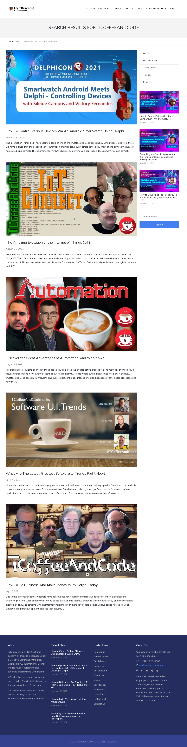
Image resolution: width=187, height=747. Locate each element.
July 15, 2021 (13, 591)
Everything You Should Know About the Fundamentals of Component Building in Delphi (158, 157)
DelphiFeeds (100, 661)
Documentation (150, 60)
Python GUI (100, 698)
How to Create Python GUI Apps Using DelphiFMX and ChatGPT (156, 117)
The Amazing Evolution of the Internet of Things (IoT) (48, 242)
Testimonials (149, 67)
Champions (99, 689)
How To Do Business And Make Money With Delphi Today (52, 585)
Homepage (99, 651)
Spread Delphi (101, 656)
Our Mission (100, 684)
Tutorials (147, 74)
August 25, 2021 (15, 364)
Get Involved (100, 670)
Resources (99, 665)
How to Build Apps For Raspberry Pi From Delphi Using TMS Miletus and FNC (158, 197)
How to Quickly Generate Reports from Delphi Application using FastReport (68, 716)
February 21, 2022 (15, 137)
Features (147, 82)
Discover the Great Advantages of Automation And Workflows (55, 358)
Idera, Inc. (159, 684)
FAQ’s (146, 53)
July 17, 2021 (13, 479)
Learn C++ (99, 694)
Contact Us (99, 703)
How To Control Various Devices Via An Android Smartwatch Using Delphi (65, 131)
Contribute (99, 675)
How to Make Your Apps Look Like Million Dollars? (68, 701)
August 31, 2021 (15, 248)
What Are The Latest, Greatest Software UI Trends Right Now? (55, 473)
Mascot (97, 680)
